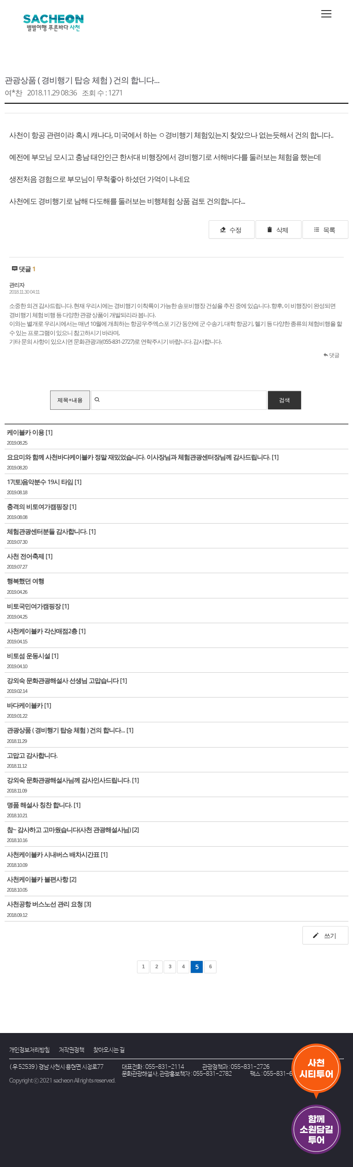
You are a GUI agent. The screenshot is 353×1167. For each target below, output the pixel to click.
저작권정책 (71, 1050)
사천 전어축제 (25, 556)
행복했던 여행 (25, 580)
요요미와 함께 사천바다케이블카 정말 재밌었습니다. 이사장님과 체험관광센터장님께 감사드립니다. (138, 456)
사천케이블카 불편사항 (37, 879)
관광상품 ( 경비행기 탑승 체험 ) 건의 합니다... (82, 79)
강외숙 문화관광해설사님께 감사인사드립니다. (69, 780)
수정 (235, 229)
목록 (329, 229)
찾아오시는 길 (109, 1050)
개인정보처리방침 (29, 1050)
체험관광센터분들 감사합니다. (47, 531)
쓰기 (329, 935)
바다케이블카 (25, 705)
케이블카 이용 (25, 432)
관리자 (16, 285)
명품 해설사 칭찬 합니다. (39, 804)
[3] (87, 903)
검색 (284, 400)
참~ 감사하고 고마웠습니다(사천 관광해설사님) (69, 829)
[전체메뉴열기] (326, 14)
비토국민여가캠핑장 (34, 606)
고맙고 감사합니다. (32, 755)
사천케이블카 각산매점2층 (42, 630)
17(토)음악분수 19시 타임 (40, 481)
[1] (49, 432)
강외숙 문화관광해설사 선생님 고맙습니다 (63, 680)
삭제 (282, 229)
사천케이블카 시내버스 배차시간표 (53, 854)
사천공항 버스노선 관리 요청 (45, 903)
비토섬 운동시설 (28, 655)
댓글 (333, 355)
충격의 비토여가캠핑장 (37, 506)
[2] (135, 829)
